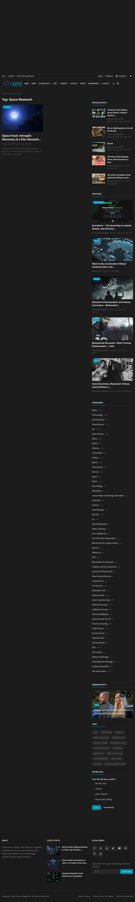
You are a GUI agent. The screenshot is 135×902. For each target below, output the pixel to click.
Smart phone (98, 424)
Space (94, 476)
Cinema (63, 83)
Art (54, 83)
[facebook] (94, 848)
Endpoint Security (100, 609)
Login (100, 76)
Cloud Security (98, 642)
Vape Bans (97, 764)
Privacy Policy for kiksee (103, 896)
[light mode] (131, 76)
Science (105, 83)
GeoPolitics (117, 748)
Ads (3, 76)
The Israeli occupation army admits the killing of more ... (119, 176)
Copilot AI (119, 732)
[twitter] (100, 848)
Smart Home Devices (101, 576)
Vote (96, 807)
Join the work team (25, 76)
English (121, 76)
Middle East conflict (101, 737)
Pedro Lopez (116, 758)
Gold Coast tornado (115, 753)
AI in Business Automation (104, 538)
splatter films (98, 753)
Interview (96, 500)
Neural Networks (99, 524)
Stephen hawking (100, 743)
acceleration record (118, 743)
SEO (94, 647)
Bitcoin (95, 547)
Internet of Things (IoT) (102, 571)
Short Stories (98, 433)
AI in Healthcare (99, 533)
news (95, 732)
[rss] (100, 853)
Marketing (96, 490)
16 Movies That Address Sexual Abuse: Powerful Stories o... (117, 113)
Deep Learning (98, 528)
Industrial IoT (98, 581)
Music (94, 438)
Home (26, 83)
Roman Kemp (106, 732)
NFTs (94, 557)
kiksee (4, 144)
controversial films (100, 758)
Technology (44, 83)
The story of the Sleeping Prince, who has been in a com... (117, 159)
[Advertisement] (67, 18)
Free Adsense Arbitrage (102, 661)
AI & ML (95, 514)
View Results (108, 807)
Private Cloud (98, 633)
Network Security (100, 604)
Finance (95, 505)
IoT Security (97, 585)
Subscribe (126, 871)
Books (95, 443)
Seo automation (99, 671)
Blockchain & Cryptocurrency (105, 543)
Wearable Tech (98, 590)
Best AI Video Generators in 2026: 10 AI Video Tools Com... (75, 861)
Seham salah (112, 181)
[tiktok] (113, 848)
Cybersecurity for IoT (101, 619)
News (34, 83)
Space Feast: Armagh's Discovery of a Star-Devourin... (21, 137)
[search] (118, 83)
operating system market (115, 764)
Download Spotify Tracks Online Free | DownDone (72, 874)
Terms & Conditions (124, 896)
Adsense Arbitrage (100, 657)
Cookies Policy (84, 896)
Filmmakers (97, 452)
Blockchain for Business (103, 562)
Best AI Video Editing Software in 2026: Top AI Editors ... (75, 848)
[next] (129, 695)
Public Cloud (97, 628)
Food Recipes (98, 509)
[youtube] (119, 848)
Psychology (97, 486)
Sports (83, 83)
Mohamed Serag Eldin (115, 119)
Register (109, 76)
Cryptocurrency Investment (104, 566)
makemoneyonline (100, 666)
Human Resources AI (101, 748)
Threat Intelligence (100, 614)
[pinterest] (94, 853)
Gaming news (98, 419)
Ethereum (96, 552)
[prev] (122, 695)
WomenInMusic (118, 737)
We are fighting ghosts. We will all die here (120, 129)
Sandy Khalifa (112, 166)
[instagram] (106, 848)
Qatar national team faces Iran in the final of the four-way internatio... (111, 710)
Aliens (94, 481)
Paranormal (93, 83)
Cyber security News (101, 600)
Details (110, 143)
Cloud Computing (100, 623)
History (73, 83)
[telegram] (125, 848)
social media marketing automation (108, 495)
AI (93, 519)
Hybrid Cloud (98, 638)
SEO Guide (97, 652)
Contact (11, 76)
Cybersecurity (98, 595)
